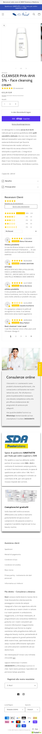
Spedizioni (8, 549)
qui (14, 658)
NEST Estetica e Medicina (18, 730)
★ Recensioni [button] (40, 369)
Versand (4, 95)
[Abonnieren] (34, 685)
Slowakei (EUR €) (12, 709)
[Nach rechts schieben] (26, 68)
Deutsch (30, 709)
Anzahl (4, 99)
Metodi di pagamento (13, 554)
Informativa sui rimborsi (14, 583)
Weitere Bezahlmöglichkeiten (21, 124)
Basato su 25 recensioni (14, 203)
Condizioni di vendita (13, 565)
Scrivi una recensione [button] (21, 206)
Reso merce (9, 570)
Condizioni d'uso (11, 560)
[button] (2, 14)
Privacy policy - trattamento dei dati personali (18, 576)
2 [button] (15, 336)
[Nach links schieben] (15, 68)
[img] (17, 238)
